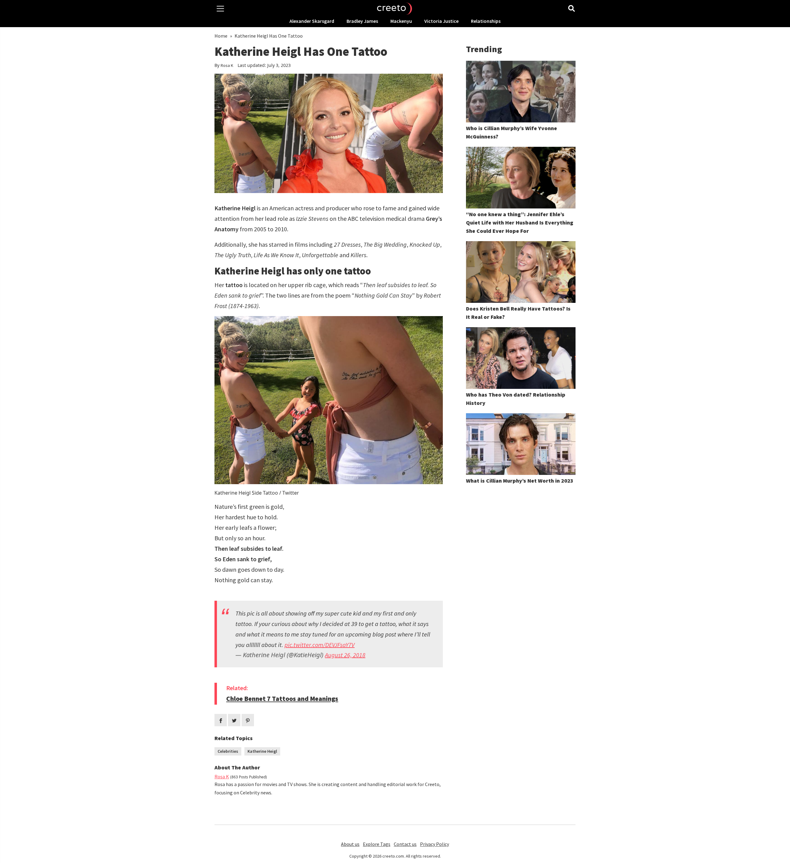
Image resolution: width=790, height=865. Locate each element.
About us (350, 844)
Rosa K (227, 65)
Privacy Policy (434, 844)
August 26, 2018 (345, 655)
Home (220, 36)
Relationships (486, 21)
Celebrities (228, 751)
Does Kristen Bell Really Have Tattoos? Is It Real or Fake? (518, 312)
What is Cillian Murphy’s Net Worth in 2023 (519, 480)
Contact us (405, 844)
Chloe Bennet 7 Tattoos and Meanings (282, 698)
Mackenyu (401, 21)
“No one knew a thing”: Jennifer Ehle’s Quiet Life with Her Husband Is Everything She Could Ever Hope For (519, 222)
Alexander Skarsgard (311, 21)
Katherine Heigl (262, 751)
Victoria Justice (441, 21)
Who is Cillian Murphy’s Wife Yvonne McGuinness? (511, 132)
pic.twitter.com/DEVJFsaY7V (320, 645)
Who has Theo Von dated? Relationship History (515, 398)
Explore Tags (376, 844)
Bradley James (362, 21)
